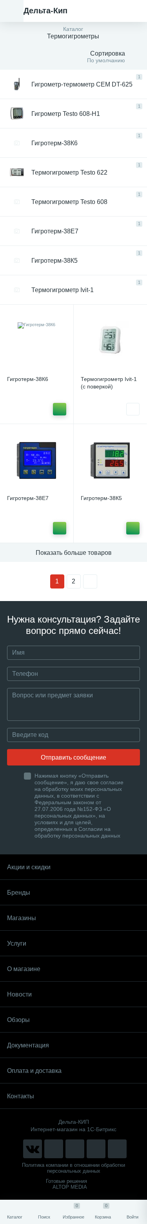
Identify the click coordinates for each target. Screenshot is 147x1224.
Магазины (21, 918)
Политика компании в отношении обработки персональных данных (73, 1168)
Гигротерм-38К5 (101, 498)
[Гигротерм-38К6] (36, 341)
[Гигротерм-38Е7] (36, 460)
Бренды (18, 892)
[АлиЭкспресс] (53, 1148)
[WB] (96, 1148)
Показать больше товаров (74, 552)
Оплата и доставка (34, 1070)
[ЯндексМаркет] (74, 1148)
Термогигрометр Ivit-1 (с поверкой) (109, 383)
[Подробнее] (59, 409)
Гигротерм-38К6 (27, 379)
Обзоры (18, 1019)
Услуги (16, 943)
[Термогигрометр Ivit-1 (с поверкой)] (110, 341)
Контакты (20, 1096)
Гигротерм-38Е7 (28, 498)
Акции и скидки (29, 867)
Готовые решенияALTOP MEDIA (66, 1184)
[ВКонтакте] (32, 1148)
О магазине (23, 969)
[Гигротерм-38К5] (110, 460)
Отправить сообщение (73, 757)
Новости (19, 994)
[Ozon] (117, 1148)
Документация (28, 1045)
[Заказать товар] (133, 409)
